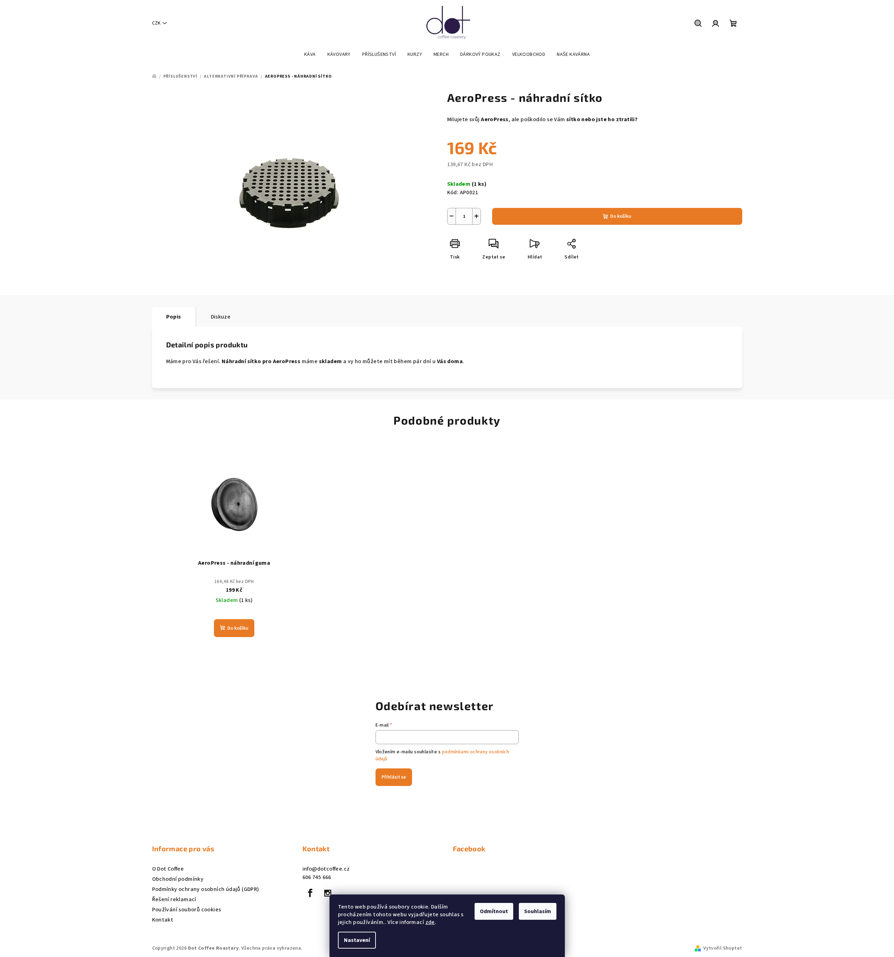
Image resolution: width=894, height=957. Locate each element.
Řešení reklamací (174, 899)
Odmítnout (494, 911)
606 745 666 (316, 877)
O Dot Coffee (168, 869)
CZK (156, 23)
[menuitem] (310, 54)
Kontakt (163, 920)
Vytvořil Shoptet (722, 948)
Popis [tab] (173, 317)
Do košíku (620, 216)
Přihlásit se (393, 777)
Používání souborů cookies (186, 909)
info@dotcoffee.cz (326, 869)
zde (430, 922)
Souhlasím (537, 911)
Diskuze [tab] (221, 317)
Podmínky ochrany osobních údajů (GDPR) (205, 889)
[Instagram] (328, 893)
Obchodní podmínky (178, 879)
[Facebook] (310, 893)
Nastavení (357, 940)
